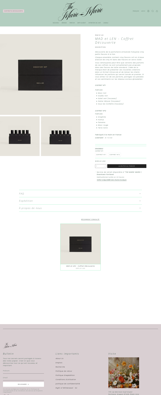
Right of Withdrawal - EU (66, 388)
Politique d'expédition (65, 375)
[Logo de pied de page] (10, 345)
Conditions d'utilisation (66, 379)
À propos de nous (30, 208)
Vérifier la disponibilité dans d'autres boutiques (112, 180)
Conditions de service (25, 391)
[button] (64, 23)
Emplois (59, 363)
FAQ (21, 193)
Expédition (26, 200)
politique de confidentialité (68, 384)
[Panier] (157, 11)
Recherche (60, 367)
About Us (59, 358)
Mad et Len (99, 35)
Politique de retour (64, 371)
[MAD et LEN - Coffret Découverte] (80, 244)
